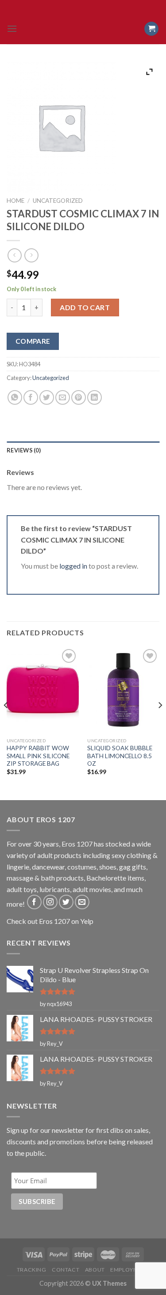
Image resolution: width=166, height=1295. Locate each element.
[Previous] (6, 722)
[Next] (159, 722)
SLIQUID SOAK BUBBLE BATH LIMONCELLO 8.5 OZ (119, 755)
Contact (65, 1269)
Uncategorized (58, 200)
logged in (73, 566)
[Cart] (151, 29)
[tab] (83, 450)
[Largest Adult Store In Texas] (83, 28)
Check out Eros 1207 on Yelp (50, 921)
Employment (129, 1269)
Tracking (31, 1269)
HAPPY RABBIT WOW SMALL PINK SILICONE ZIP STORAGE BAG (38, 755)
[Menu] (12, 28)
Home (15, 200)
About (95, 1269)
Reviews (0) (24, 450)
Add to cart (85, 307)
